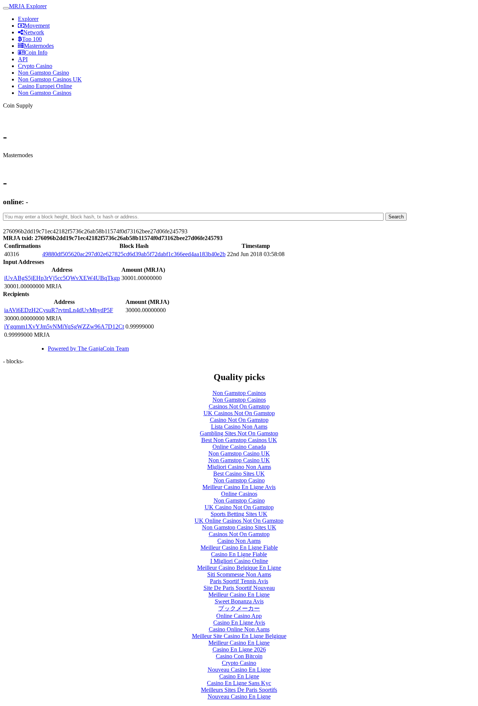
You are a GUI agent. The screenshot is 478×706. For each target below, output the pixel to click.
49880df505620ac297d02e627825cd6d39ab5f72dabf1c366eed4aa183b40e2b (134, 254)
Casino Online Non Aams (239, 629)
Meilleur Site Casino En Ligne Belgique (239, 636)
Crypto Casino (35, 66)
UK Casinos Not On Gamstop (239, 413)
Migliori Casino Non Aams (239, 467)
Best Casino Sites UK (239, 473)
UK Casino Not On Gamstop (239, 507)
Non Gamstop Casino (43, 72)
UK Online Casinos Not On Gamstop (239, 520)
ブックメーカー (239, 608)
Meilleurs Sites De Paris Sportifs (239, 690)
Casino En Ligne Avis (239, 622)
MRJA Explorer (28, 6)
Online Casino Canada (239, 447)
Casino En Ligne (239, 676)
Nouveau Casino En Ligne (239, 669)
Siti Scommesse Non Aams (239, 574)
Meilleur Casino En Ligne (239, 594)
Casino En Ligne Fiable (239, 554)
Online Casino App (239, 616)
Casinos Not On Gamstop (239, 406)
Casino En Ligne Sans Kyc (239, 683)
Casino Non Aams (239, 541)
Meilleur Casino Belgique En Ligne (239, 568)
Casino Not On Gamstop (239, 420)
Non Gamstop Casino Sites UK (239, 527)
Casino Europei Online (45, 86)
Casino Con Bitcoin (239, 656)
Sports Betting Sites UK (239, 514)
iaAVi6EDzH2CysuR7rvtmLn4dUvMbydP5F (58, 310)
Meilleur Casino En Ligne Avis (239, 487)
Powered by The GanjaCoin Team (88, 348)
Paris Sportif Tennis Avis (239, 581)
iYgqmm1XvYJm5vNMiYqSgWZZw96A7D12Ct (64, 326)
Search (396, 217)
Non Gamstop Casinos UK (50, 79)
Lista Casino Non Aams (239, 426)
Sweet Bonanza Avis (239, 601)
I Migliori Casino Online (239, 561)
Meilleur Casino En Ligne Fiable (239, 547)
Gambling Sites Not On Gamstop (239, 433)
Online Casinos (239, 494)
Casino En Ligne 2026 (239, 649)
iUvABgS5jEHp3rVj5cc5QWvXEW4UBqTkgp (62, 278)
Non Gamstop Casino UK (239, 453)
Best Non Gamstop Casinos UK (239, 440)
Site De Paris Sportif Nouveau (239, 588)
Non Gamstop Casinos (44, 93)
